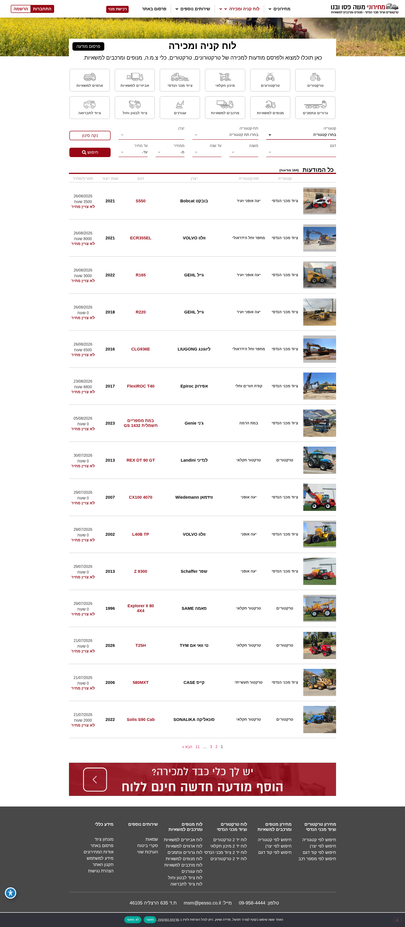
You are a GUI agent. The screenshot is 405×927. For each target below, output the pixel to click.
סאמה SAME (194, 608)
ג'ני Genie (194, 423)
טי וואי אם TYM (194, 645)
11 (197, 747)
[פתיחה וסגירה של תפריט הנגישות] (10, 893)
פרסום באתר (154, 9)
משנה (253, 146)
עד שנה (215, 146)
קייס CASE (194, 682)
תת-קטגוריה (249, 128)
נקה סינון (90, 135)
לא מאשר (133, 919)
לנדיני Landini (194, 460)
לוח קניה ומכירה (244, 9)
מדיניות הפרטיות (168, 919)
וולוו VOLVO (194, 238)
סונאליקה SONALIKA (194, 719)
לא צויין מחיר (83, 206)
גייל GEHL (194, 275)
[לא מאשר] (397, 919)
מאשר (150, 919)
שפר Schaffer (194, 571)
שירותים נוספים (195, 9)
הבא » (187, 747)
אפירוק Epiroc (194, 386)
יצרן (181, 128)
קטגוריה (330, 128)
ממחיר (179, 146)
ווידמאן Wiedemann (194, 497)
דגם (333, 146)
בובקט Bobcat (194, 201)
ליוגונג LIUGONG (194, 349)
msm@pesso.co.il (202, 902)
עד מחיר (141, 146)
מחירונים (282, 9)
